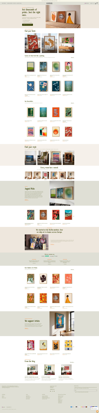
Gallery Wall (19, 3)
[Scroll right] (73, 216)
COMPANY (3, 394)
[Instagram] (53, 391)
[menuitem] (4, 3)
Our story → (52, 244)
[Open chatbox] (97, 411)
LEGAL (27, 394)
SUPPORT (43, 394)
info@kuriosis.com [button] (52, 389)
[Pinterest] (54, 391)
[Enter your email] (96, 390)
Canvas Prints (10, 3)
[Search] (93, 3)
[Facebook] (51, 391)
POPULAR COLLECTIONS (62, 394)
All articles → (72, 362)
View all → (72, 57)
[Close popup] (97, 407)
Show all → (72, 269)
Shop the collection (27, 24)
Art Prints (4, 3)
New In (14, 3)
